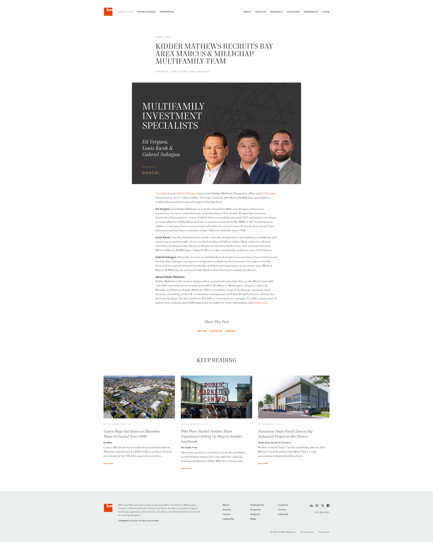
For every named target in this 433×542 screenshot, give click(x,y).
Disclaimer (324, 532)
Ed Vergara (268, 193)
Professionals (146, 12)
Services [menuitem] (226, 510)
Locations (293, 12)
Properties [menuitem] (255, 510)
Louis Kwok (162, 193)
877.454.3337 (322, 512)
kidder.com (261, 302)
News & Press (179, 71)
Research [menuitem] (255, 514)
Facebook (215, 331)
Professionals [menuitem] (257, 505)
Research (276, 12)
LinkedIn (230, 331)
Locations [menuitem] (283, 505)
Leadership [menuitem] (228, 519)
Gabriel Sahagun (185, 193)
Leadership (311, 12)
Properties (167, 12)
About (247, 12)
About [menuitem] (225, 505)
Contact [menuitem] (282, 510)
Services (260, 12)
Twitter (202, 331)
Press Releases (200, 71)
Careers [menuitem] (226, 514)
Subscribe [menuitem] (283, 514)
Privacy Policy (307, 532)
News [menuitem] (253, 519)
